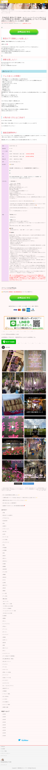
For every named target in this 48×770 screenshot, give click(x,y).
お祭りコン (5, 639)
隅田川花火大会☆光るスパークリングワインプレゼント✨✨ (15, 500)
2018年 (4, 735)
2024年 (4, 719)
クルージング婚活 (6, 704)
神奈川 (4, 555)
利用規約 (11, 291)
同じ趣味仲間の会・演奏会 (8, 658)
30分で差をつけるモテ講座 (7, 613)
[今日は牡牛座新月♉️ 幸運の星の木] (13, 361)
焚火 (4, 523)
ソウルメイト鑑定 (6, 693)
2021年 (4, 727)
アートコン (5, 629)
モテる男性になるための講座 (8, 606)
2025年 (4, 716)
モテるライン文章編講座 (7, 608)
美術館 (4, 637)
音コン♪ (4, 621)
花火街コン (5, 561)
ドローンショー (6, 528)
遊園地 (4, 618)
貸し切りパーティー (7, 661)
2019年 (4, 732)
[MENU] (46, 2)
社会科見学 (5, 520)
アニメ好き (5, 596)
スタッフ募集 (4, 751)
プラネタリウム (6, 518)
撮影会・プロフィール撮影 (7, 603)
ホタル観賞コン (6, 701)
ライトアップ (5, 674)
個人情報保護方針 (18, 291)
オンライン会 (5, 536)
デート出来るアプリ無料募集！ (9, 656)
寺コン (4, 650)
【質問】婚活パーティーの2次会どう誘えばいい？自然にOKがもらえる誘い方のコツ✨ (20, 497)
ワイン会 (4, 666)
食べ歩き (4, 531)
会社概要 (3, 748)
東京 (26, 23)
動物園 (4, 566)
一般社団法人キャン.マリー (22, 768)
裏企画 (4, 642)
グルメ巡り (5, 571)
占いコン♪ (5, 631)
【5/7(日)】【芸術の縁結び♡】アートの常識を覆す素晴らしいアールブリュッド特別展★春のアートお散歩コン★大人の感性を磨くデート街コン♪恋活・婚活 (35, 489)
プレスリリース (6, 542)
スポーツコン (5, 669)
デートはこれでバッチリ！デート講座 (9, 610)
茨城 (4, 512)
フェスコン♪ (29, 23)
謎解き (4, 590)
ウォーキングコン (6, 623)
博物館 (4, 574)
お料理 (4, 582)
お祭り (4, 534)
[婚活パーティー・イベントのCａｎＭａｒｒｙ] (4, 1)
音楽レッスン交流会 (7, 672)
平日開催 (4, 547)
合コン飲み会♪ (6, 696)
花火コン (4, 558)
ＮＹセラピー (5, 680)
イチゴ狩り (5, 699)
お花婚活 (4, 615)
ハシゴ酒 (4, 593)
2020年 (4, 730)
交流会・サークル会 (7, 677)
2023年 (4, 722)
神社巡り (4, 577)
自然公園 (4, 569)
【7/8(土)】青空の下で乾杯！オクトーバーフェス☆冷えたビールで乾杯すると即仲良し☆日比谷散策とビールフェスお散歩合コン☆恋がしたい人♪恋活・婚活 (12, 489)
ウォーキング (5, 634)
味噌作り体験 (5, 707)
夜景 (4, 645)
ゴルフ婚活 (5, 539)
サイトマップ (4, 755)
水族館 (4, 563)
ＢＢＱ (4, 579)
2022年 (4, 724)
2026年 (4, 714)
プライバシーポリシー (5, 753)
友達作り (4, 526)
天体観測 (4, 691)
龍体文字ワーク (6, 688)
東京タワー (5, 585)
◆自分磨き (5, 598)
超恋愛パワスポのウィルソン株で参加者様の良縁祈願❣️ (14, 505)
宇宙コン (4, 626)
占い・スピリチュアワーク (8, 685)
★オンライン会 (5, 601)
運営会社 (3, 746)
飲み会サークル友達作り (8, 515)
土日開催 (23, 23)
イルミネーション (6, 653)
